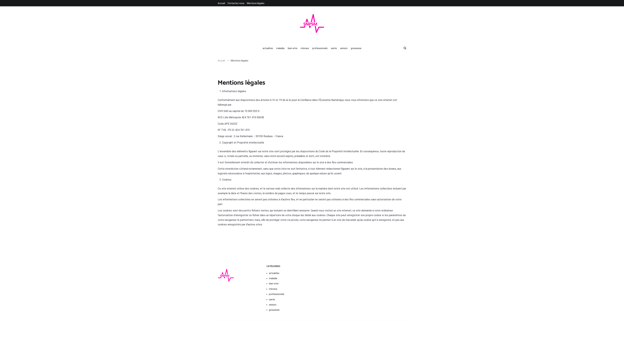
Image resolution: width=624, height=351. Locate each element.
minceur (305, 48)
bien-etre (292, 48)
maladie (280, 48)
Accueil (221, 3)
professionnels (320, 48)
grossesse (356, 48)
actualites (268, 48)
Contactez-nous (236, 3)
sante (334, 48)
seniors (344, 48)
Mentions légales (255, 3)
